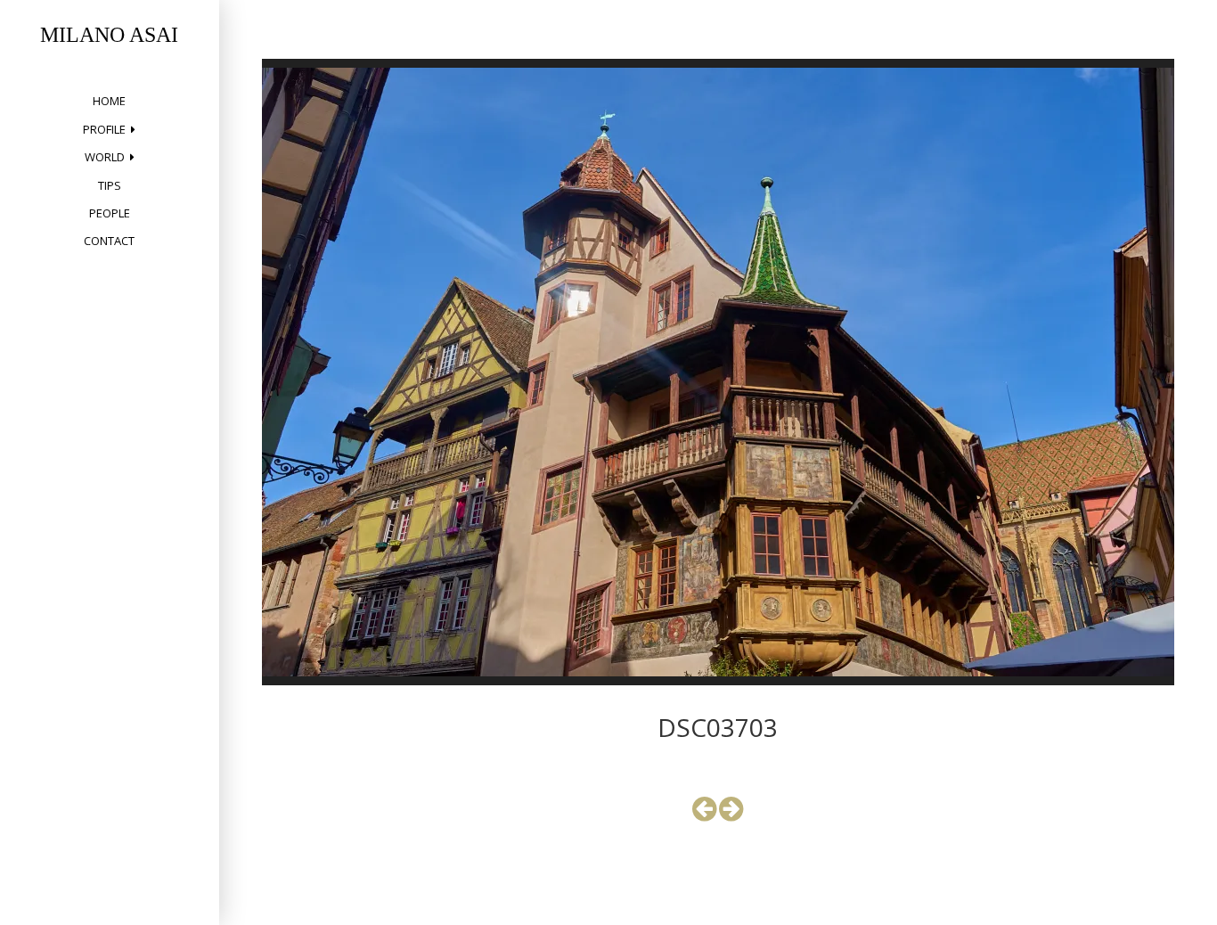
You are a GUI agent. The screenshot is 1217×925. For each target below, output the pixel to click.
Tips (109, 185)
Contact (109, 241)
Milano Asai (109, 34)
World (105, 157)
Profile (104, 129)
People (109, 213)
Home (109, 101)
